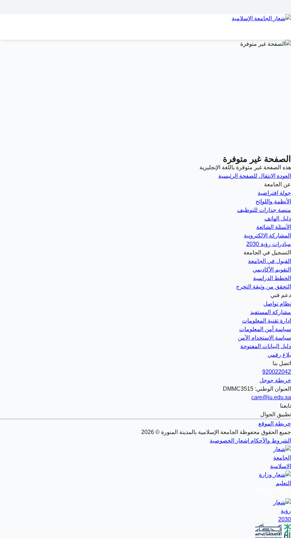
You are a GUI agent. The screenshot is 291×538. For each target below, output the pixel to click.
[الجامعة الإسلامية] (145, 458)
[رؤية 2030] (145, 511)
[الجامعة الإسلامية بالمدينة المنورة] (145, 22)
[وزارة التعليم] (145, 479)
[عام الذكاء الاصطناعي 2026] (145, 531)
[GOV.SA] (145, 493)
